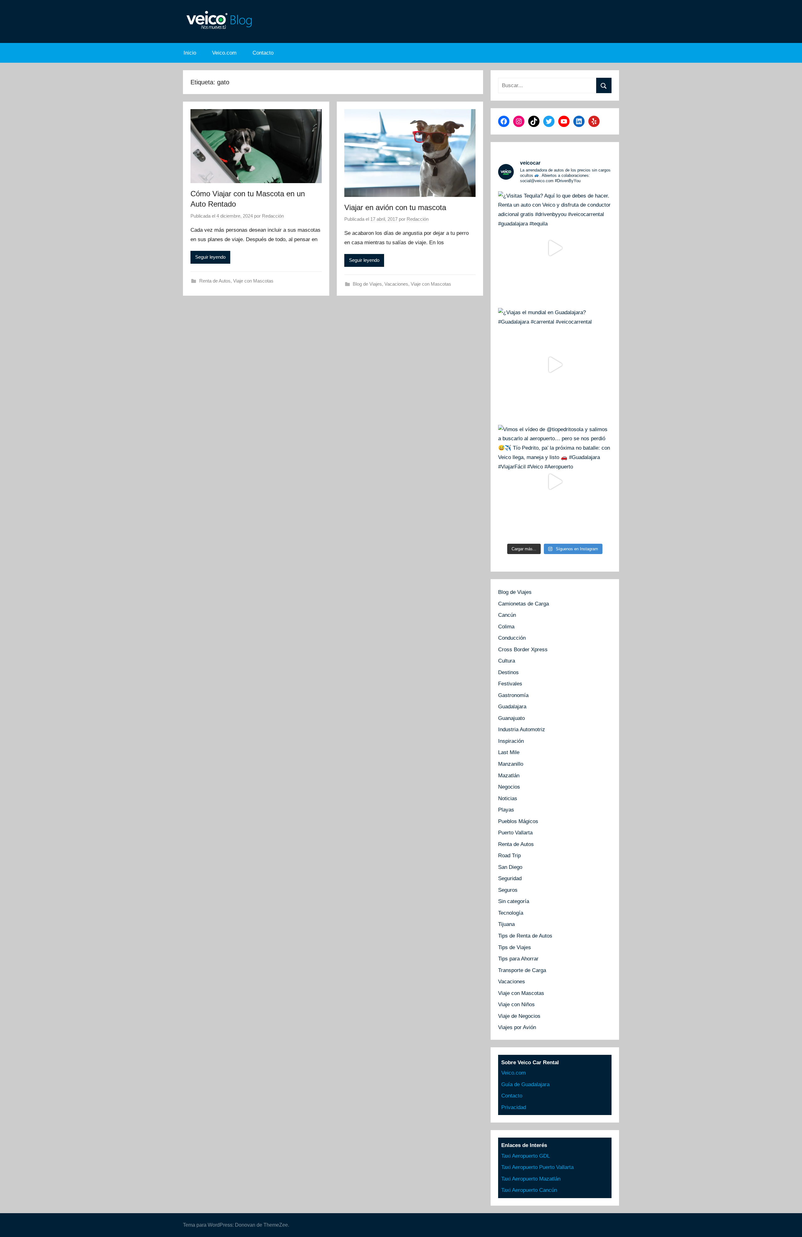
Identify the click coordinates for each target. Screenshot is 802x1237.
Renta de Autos (215, 280)
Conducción (512, 638)
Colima (506, 627)
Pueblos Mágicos (518, 821)
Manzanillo (510, 764)
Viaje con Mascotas (253, 280)
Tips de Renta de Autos (525, 936)
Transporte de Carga (522, 970)
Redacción (273, 216)
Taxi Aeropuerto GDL (525, 1156)
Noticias (507, 798)
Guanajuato (511, 718)
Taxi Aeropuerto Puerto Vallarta (537, 1167)
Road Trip (509, 856)
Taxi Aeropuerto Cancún (529, 1190)
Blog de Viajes (367, 284)
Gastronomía (513, 695)
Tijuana (506, 924)
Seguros (508, 890)
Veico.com (224, 53)
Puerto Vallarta (515, 833)
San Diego (510, 867)
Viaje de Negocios (519, 1016)
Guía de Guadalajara (525, 1084)
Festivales (510, 684)
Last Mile (508, 752)
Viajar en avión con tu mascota (395, 207)
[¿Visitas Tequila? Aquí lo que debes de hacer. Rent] (555, 248)
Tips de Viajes (514, 947)
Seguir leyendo (210, 257)
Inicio (190, 53)
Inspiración (511, 741)
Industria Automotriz (521, 729)
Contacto (263, 53)
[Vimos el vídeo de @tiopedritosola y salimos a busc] (555, 481)
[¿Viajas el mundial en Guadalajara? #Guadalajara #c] (555, 364)
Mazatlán (508, 776)
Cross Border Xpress (523, 650)
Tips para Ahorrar (518, 959)
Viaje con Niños (516, 1004)
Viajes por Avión (517, 1027)
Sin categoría (513, 901)
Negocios (509, 787)
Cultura (506, 661)
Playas (506, 810)
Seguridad (510, 878)
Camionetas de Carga (523, 604)
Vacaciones (396, 284)
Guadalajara (512, 707)
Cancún (507, 615)
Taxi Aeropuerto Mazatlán (530, 1179)
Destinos (508, 672)
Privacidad (513, 1107)
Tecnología (510, 913)
